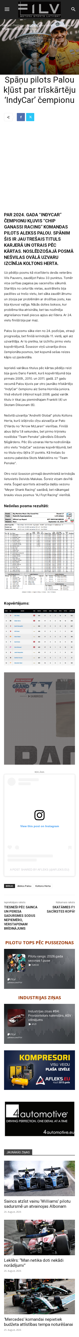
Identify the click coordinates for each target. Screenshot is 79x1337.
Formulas (18, 25)
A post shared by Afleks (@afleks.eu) (39, 869)
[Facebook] (21, 117)
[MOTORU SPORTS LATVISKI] (39, 10)
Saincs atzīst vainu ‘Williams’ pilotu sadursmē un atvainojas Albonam (37, 1204)
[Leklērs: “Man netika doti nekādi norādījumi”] (39, 1237)
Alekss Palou (24, 885)
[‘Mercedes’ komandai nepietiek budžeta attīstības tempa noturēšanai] (39, 1296)
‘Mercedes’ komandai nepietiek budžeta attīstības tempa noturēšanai (38, 1322)
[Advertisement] (39, 166)
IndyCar (31, 25)
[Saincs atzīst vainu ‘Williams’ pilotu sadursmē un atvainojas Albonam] (39, 1178)
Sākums (6, 25)
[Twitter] (30, 117)
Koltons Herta (43, 885)
